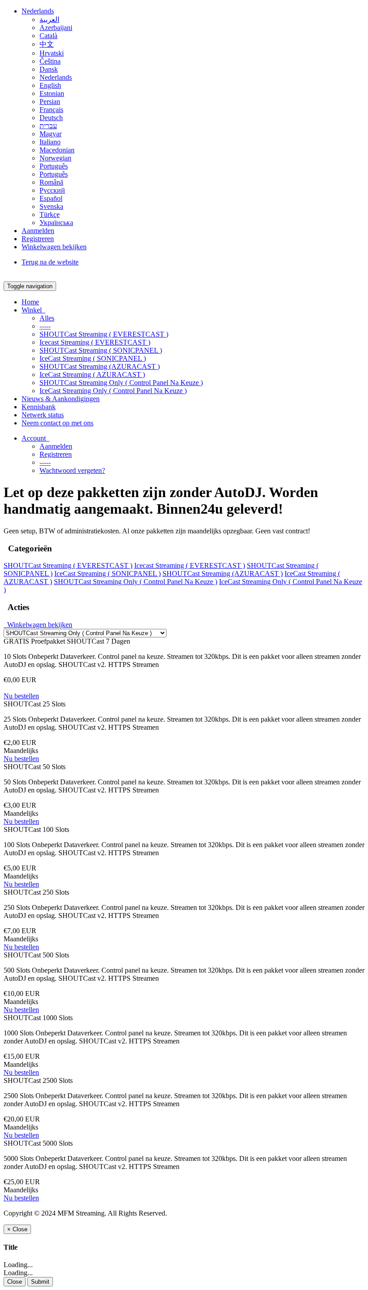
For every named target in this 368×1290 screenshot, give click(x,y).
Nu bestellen (21, 696)
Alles (46, 318)
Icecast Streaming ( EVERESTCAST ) (94, 342)
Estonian (51, 93)
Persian (49, 101)
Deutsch (51, 117)
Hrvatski (51, 53)
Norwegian (55, 158)
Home (30, 302)
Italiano (50, 142)
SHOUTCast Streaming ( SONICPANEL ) (100, 350)
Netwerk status (43, 415)
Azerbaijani (55, 27)
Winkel (33, 310)
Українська (56, 222)
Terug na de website (50, 262)
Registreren (38, 238)
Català (48, 35)
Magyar (50, 134)
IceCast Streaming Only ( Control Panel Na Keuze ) (113, 390)
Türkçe (49, 214)
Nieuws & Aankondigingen (61, 399)
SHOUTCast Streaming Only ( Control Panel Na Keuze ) (121, 382)
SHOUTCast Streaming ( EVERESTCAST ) (103, 334)
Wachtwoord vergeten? (72, 470)
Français (51, 109)
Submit (40, 1281)
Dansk (48, 69)
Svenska (51, 206)
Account (35, 438)
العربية (49, 19)
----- (45, 326)
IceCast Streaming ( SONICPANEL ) (92, 358)
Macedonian (56, 150)
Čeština (50, 61)
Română (51, 182)
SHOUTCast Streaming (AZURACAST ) (99, 366)
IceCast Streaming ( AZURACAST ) (92, 374)
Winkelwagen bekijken (54, 247)
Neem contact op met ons (57, 423)
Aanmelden (38, 230)
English (50, 85)
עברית (48, 126)
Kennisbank (39, 407)
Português (53, 166)
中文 (46, 44)
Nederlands (38, 11)
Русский (52, 190)
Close (14, 1281)
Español (50, 198)
